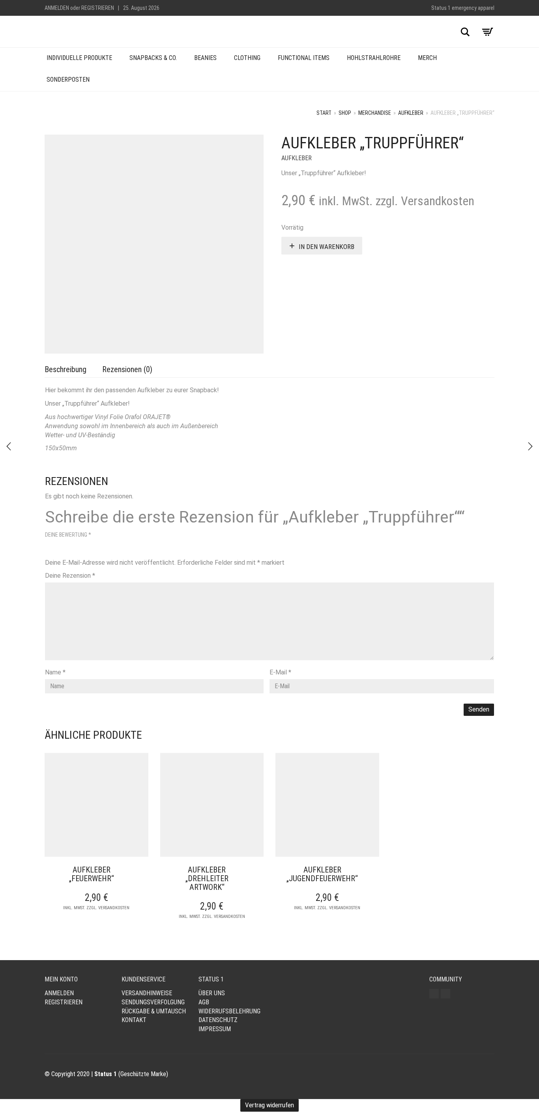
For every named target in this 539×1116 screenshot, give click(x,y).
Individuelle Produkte (79, 58)
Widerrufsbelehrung (229, 1011)
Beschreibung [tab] (65, 369)
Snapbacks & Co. (153, 58)
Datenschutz (218, 1020)
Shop (345, 113)
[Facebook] (445, 993)
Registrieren (97, 8)
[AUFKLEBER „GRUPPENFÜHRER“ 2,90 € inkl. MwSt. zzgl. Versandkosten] (8, 446)
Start (323, 113)
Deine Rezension (70, 575)
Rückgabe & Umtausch (154, 1011)
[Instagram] (434, 993)
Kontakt (134, 1020)
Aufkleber (410, 113)
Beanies (205, 58)
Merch (427, 58)
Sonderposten (68, 79)
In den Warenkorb (326, 247)
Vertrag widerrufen (269, 1105)
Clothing (247, 58)
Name (55, 672)
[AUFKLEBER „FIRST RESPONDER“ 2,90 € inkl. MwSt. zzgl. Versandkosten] (530, 446)
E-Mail (280, 672)
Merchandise (374, 113)
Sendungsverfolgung (153, 1002)
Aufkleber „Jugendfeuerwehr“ (322, 874)
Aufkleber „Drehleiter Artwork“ (206, 878)
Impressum (214, 1029)
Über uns (211, 993)
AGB (203, 1002)
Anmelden (57, 8)
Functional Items (303, 58)
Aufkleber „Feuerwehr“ (91, 874)
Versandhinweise (147, 993)
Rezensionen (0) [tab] (127, 369)
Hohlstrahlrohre (374, 58)
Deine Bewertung (68, 535)
